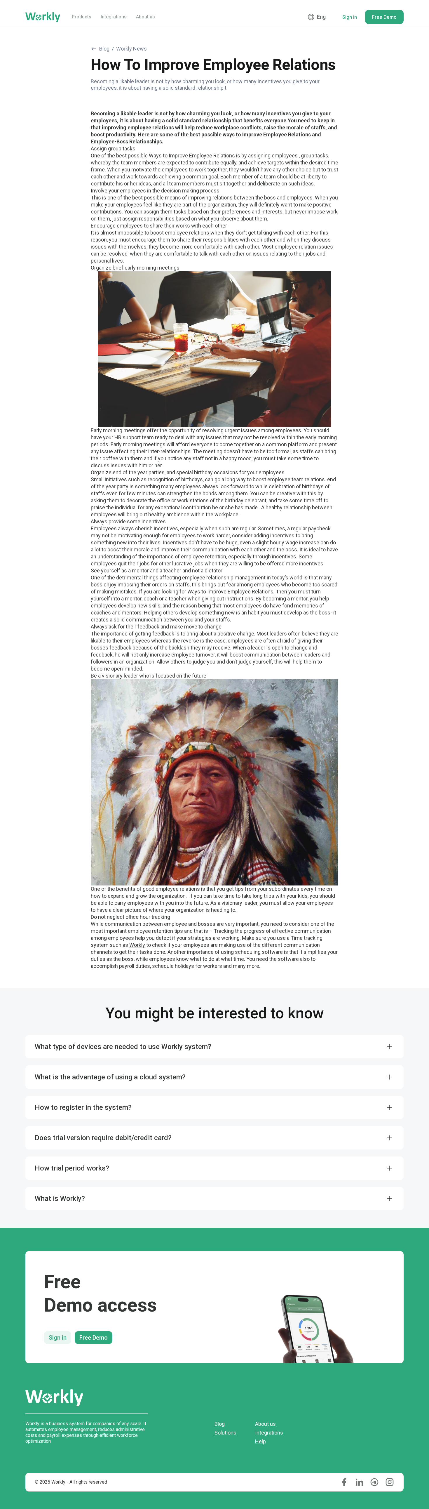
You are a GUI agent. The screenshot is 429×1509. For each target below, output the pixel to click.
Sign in (58, 1337)
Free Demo (93, 1337)
